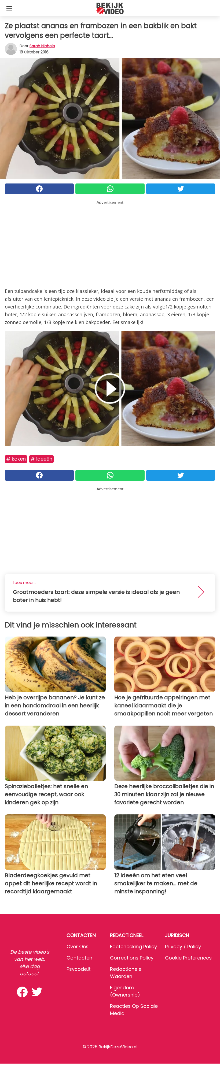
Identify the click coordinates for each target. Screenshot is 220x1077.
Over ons (78, 946)
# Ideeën (41, 458)
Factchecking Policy (133, 946)
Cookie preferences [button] (188, 957)
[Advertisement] (110, 243)
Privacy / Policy (183, 946)
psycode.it (79, 969)
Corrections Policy (131, 957)
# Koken (16, 458)
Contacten (79, 957)
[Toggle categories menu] (9, 8)
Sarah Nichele (42, 46)
